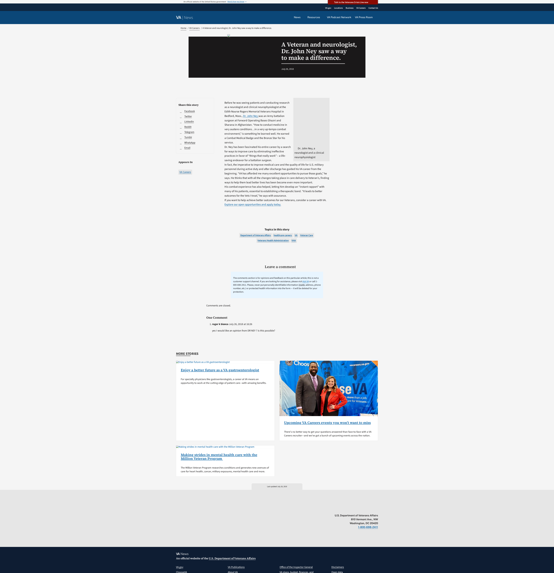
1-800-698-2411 (368, 527)
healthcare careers (283, 235)
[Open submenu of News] (302, 17)
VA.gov (179, 567)
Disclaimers (337, 567)
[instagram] (365, 509)
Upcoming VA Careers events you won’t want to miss (327, 422)
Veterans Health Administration (273, 240)
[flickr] (376, 509)
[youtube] (342, 509)
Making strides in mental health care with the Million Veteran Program (219, 456)
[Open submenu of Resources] (321, 17)
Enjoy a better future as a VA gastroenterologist (220, 370)
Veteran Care (306, 235)
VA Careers (185, 172)
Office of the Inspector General (296, 567)
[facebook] (359, 509)
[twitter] (348, 509)
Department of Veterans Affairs (255, 235)
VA (296, 235)
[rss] (354, 509)
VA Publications (236, 567)
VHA (294, 240)
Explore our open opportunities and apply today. (252, 204)
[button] (377, 17)
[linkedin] (371, 509)
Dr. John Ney (250, 116)
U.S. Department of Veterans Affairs (232, 558)
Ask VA (306, 281)
